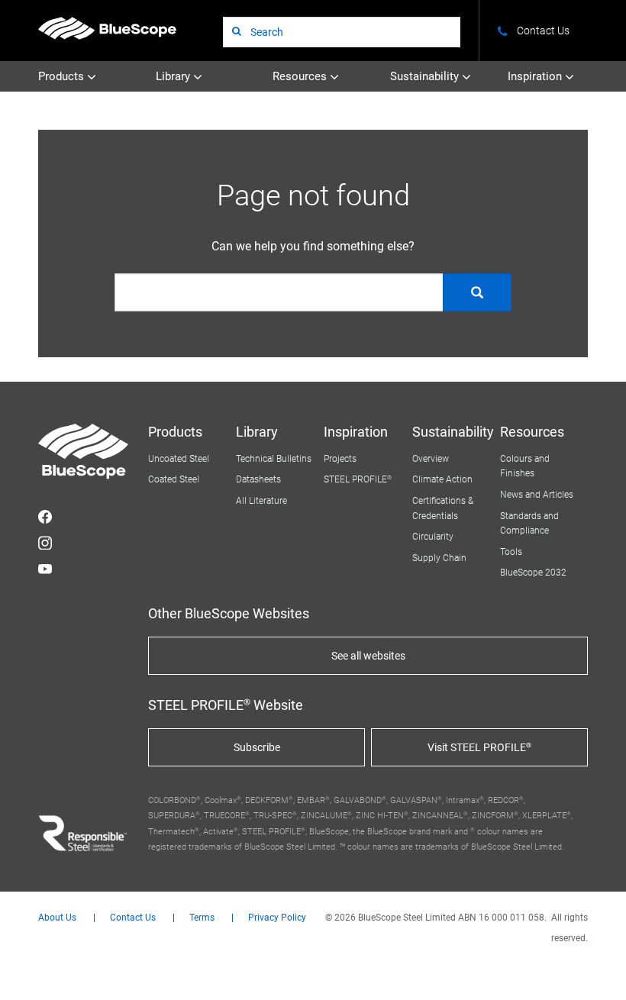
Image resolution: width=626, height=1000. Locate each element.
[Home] (107, 28)
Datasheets (258, 479)
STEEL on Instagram (45, 543)
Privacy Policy (277, 918)
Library (174, 76)
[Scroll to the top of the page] (594, 968)
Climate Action (442, 479)
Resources (301, 76)
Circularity (432, 536)
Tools (511, 552)
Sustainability (426, 76)
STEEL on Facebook (45, 517)
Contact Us (133, 918)
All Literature (261, 500)
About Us (57, 918)
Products (62, 76)
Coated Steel (173, 479)
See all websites (368, 656)
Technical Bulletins (273, 458)
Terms (202, 918)
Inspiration (536, 76)
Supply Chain (439, 558)
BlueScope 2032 (533, 572)
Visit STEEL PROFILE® (479, 747)
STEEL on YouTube (45, 569)
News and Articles (536, 494)
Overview (430, 458)
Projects (340, 458)
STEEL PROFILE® (358, 479)
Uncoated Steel (178, 458)
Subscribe (257, 747)
